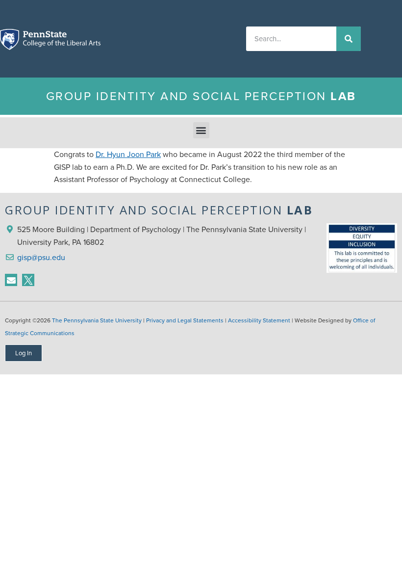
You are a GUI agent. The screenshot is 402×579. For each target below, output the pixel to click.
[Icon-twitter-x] (28, 280)
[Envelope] (11, 280)
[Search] (348, 38)
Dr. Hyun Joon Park (128, 154)
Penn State (10, 41)
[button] (201, 130)
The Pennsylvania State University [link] (97, 320)
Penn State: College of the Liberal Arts (60, 41)
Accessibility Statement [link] (259, 320)
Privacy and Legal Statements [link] (185, 320)
